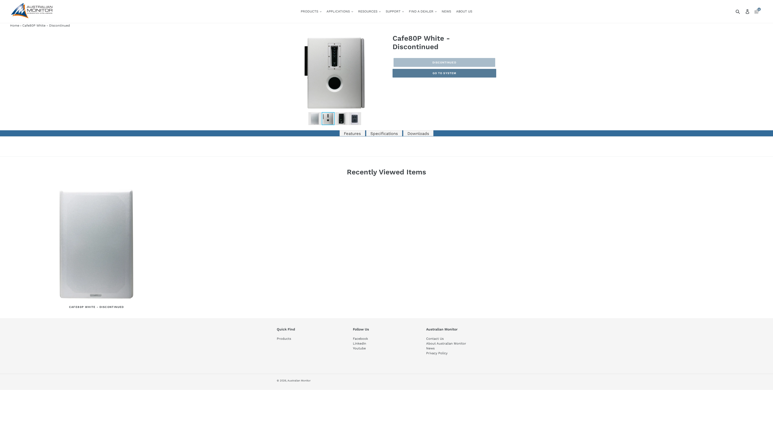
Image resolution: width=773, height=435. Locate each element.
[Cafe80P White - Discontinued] (96, 244)
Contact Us (435, 339)
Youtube (359, 348)
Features (352, 133)
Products (284, 339)
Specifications (384, 133)
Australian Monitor (299, 380)
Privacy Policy (436, 353)
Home (14, 25)
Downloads (418, 133)
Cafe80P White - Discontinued (96, 307)
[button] (383, 37)
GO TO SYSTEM (444, 73)
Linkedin (359, 343)
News (430, 348)
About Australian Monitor (446, 343)
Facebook (360, 339)
